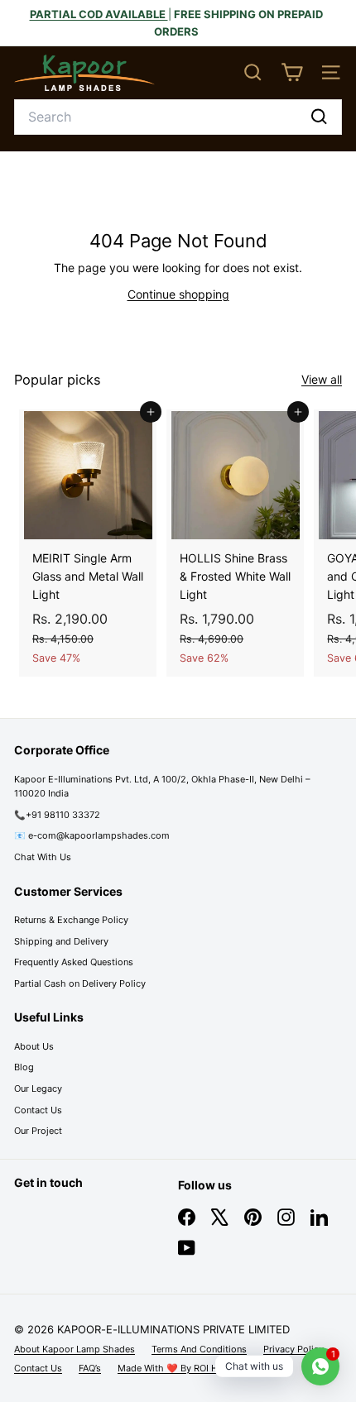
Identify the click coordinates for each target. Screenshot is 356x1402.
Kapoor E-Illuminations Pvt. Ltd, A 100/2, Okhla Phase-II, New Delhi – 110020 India (162, 786)
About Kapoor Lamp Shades (74, 1349)
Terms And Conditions (199, 1349)
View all (321, 379)
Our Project (38, 1130)
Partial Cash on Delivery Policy (80, 983)
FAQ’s (90, 1368)
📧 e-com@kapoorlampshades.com (92, 835)
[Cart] (291, 72)
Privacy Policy (293, 1349)
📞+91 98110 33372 (57, 815)
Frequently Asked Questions (73, 962)
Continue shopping (178, 294)
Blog (24, 1067)
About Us (34, 1046)
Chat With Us (42, 857)
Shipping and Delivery (61, 941)
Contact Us (38, 1110)
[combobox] (178, 117)
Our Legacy (38, 1088)
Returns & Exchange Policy (71, 920)
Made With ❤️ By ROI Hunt (174, 1368)
